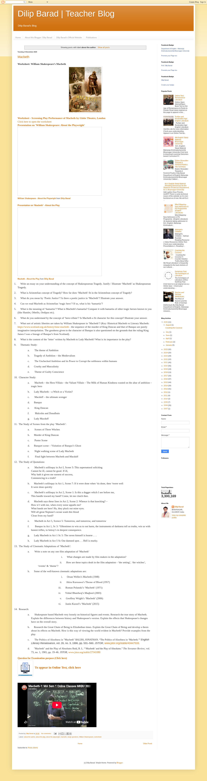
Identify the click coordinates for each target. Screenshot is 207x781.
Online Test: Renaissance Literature (180, 98)
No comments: (46, 733)
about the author (29, 737)
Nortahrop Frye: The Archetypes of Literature (182, 273)
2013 (166, 389)
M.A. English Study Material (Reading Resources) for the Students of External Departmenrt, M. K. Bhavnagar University (176, 187)
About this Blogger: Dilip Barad (38, 37)
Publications (91, 37)
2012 (166, 392)
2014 (166, 386)
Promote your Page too (169, 56)
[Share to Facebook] (67, 733)
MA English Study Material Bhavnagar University (181, 141)
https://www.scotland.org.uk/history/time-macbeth (43, 326)
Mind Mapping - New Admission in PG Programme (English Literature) (182, 209)
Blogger (120, 763)
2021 (166, 363)
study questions (72, 737)
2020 (166, 366)
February (169, 342)
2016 (166, 379)
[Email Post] (55, 733)
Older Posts (147, 744)
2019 (166, 369)
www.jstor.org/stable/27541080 (84, 652)
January (169, 345)
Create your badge (167, 85)
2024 (166, 353)
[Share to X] (65, 733)
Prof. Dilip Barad (166, 65)
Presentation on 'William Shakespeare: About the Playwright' (51, 125)
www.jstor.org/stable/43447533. (122, 643)
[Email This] (59, 733)
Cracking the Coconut (180, 251)
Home (18, 37)
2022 (166, 359)
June (168, 335)
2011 (166, 395)
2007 (166, 409)
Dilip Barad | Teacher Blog (66, 13)
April (168, 339)
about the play (40, 737)
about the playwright (53, 737)
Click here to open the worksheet (34, 121)
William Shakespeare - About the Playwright (37, 198)
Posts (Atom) (33, 748)
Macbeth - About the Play (28, 279)
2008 (166, 405)
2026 (166, 322)
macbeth (64, 737)
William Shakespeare (86, 737)
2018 (166, 372)
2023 (166, 356)
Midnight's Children (179, 231)
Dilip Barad (65, 198)
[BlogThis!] (62, 733)
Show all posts (104, 47)
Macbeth (23, 57)
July (167, 332)
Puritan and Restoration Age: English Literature (181, 119)
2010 (166, 399)
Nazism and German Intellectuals (179, 294)
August (169, 325)
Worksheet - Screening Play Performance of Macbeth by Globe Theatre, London (61, 118)
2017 (166, 376)
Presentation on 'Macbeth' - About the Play (39, 205)
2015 (166, 382)
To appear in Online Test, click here (58, 667)
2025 (166, 349)
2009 (166, 402)
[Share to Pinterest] (70, 733)
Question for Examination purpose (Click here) (42, 658)
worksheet (97, 737)
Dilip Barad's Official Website (69, 37)
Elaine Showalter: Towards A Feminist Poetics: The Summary (181, 164)
